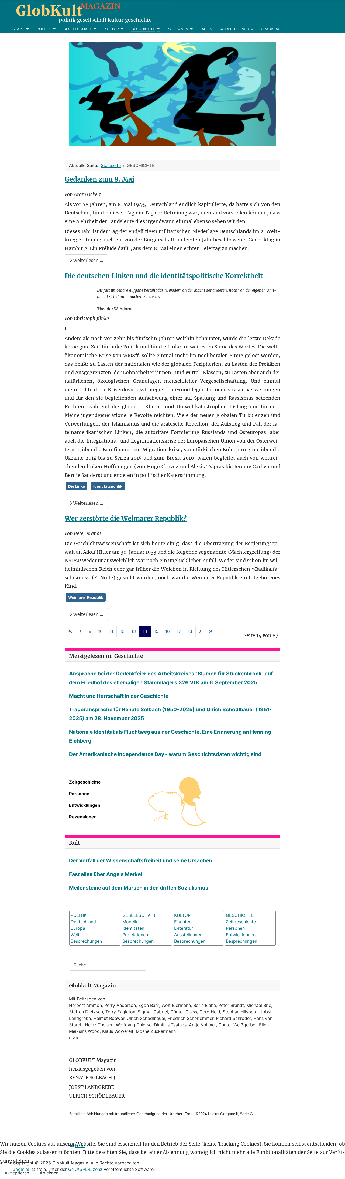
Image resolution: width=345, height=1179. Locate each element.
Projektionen (135, 934)
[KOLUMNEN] (190, 29)
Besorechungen (86, 941)
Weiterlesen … (87, 260)
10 (100, 631)
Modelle (130, 921)
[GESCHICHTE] (157, 29)
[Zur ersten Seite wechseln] (70, 631)
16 (167, 631)
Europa (78, 928)
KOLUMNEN (177, 29)
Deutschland (83, 921)
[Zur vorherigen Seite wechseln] (80, 631)
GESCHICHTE (143, 29)
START (18, 29)
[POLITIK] (53, 29)
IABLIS (206, 29)
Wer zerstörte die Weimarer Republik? (126, 518)
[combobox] (107, 965)
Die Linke (76, 486)
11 (111, 631)
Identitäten (133, 928)
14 (145, 631)
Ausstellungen (188, 934)
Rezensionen (83, 816)
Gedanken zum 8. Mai (99, 179)
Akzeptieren (17, 1172)
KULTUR (111, 29)
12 (122, 631)
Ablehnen (49, 1172)
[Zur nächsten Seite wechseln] (200, 631)
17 (179, 631)
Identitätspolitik (107, 486)
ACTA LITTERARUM (236, 29)
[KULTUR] (121, 29)
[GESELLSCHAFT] (94, 29)
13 (133, 631)
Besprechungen (138, 941)
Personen (79, 793)
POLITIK (44, 29)
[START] (26, 29)
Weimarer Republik (85, 597)
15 (156, 631)
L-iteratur (183, 928)
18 (190, 631)
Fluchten (182, 921)
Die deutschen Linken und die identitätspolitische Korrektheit (164, 276)
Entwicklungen (84, 805)
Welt (75, 934)
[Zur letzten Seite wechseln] (210, 631)
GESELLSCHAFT (77, 29)
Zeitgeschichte (85, 782)
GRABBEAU (271, 29)
